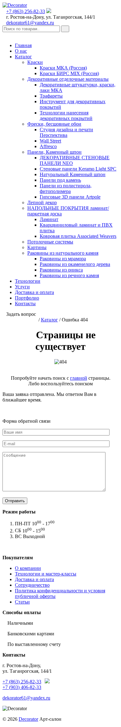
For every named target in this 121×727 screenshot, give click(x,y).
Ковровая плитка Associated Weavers (78, 236)
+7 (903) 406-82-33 (21, 687)
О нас (21, 51)
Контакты (25, 303)
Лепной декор (42, 202)
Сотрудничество (32, 585)
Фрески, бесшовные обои (54, 124)
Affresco (48, 146)
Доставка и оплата (34, 292)
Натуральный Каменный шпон (72, 174)
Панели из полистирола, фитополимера (66, 188)
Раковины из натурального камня (62, 253)
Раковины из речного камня (69, 275)
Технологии (27, 281)
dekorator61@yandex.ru (30, 22)
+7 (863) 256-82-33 (25, 11)
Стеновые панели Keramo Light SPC (78, 168)
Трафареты (51, 96)
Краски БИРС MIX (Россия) (69, 73)
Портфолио (27, 298)
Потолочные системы (50, 241)
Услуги (22, 286)
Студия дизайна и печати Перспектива (66, 132)
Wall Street (50, 140)
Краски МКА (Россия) (63, 67)
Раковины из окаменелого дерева (75, 264)
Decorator (28, 719)
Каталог (23, 56)
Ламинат (49, 219)
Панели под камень (60, 180)
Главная (23, 45)
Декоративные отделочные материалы (68, 79)
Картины (37, 247)
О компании (28, 568)
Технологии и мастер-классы (45, 573)
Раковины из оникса (61, 269)
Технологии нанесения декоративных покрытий (66, 115)
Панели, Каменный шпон (54, 152)
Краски (35, 62)
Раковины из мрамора (63, 258)
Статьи (22, 601)
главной (78, 378)
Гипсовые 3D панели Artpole (70, 197)
